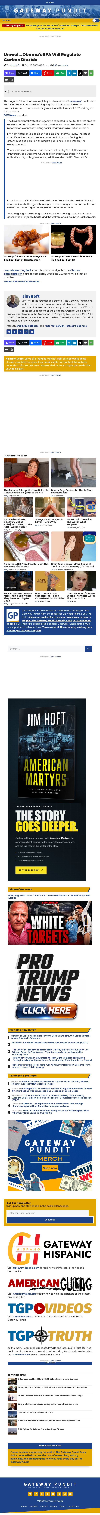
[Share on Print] (11, 79)
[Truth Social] (30, 1494)
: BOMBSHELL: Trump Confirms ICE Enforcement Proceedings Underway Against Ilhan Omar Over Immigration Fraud (47, 1105)
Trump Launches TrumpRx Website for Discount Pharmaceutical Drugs (50, 1396)
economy (75, 101)
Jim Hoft (31, 296)
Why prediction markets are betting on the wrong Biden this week (48, 1404)
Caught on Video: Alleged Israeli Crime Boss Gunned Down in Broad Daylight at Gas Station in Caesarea (50, 1037)
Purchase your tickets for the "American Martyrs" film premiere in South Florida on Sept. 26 (50, 27)
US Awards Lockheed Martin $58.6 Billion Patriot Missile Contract (48, 1379)
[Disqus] (50, 412)
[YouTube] (70, 1494)
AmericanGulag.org (24, 1293)
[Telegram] (59, 1494)
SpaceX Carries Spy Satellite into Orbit (35, 1412)
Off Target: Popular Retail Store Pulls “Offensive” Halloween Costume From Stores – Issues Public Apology (51, 1066)
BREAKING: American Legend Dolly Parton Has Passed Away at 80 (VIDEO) (50, 1043)
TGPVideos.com (22, 1316)
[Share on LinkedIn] (74, 73)
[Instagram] (65, 1494)
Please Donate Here (50, 1445)
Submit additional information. (22, 281)
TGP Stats (50, 1362)
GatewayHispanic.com (26, 1267)
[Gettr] (36, 1494)
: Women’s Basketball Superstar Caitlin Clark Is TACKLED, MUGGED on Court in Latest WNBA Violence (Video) (50, 1082)
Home (24, 1506)
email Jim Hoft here (27, 325)
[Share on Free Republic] (80, 73)
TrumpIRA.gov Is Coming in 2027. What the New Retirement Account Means (52, 1387)
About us (33, 1506)
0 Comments (60, 65)
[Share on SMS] (91, 73)
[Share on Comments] (85, 73)
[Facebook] (47, 1494)
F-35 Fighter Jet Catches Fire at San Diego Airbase (41, 1429)
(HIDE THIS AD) (56, 36)
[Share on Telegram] (69, 73)
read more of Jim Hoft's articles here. (66, 325)
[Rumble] (53, 1494)
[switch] (96, 20)
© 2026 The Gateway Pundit (50, 1501)
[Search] (88, 649)
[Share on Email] (6, 79)
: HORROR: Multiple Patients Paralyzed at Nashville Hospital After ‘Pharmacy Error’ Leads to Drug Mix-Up (50, 1111)
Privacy (53, 1506)
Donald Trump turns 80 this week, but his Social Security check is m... (49, 1421)
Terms (62, 1506)
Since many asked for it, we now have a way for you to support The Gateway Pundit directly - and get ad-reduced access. (49, 620)
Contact (44, 1506)
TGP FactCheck (22, 1354)
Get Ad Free (73, 1506)
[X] (42, 1494)
